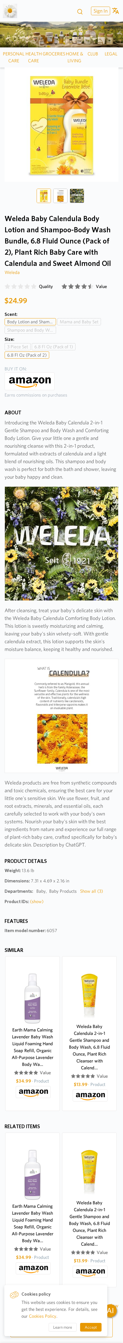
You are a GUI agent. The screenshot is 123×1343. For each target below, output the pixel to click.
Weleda (12, 272)
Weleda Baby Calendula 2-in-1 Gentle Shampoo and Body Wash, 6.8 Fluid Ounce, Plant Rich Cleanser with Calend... (89, 1047)
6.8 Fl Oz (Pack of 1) (53, 347)
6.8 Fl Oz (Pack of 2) (27, 355)
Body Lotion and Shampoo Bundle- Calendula (31, 322)
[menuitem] (100, 11)
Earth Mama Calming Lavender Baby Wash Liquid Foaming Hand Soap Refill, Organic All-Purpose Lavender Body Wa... (32, 1047)
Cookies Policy (42, 1316)
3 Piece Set (17, 347)
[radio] (7, 286)
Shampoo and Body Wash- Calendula (31, 330)
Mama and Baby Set (79, 322)
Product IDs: (24, 901)
